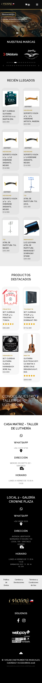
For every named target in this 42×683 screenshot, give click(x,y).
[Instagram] (23, 620)
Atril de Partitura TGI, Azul (30, 201)
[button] (14, 33)
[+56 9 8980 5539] (21, 515)
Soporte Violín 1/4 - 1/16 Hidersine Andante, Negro (10, 160)
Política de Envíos (6, 582)
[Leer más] (10, 54)
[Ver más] (21, 401)
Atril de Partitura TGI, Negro (9, 245)
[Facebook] (18, 620)
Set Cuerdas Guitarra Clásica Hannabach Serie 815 (9, 363)
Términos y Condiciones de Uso (33, 582)
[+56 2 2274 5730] (21, 441)
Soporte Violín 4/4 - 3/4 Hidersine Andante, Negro (10, 204)
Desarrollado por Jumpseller (21, 666)
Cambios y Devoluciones (19, 581)
